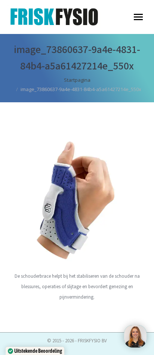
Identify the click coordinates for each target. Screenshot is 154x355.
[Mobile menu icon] (138, 17)
